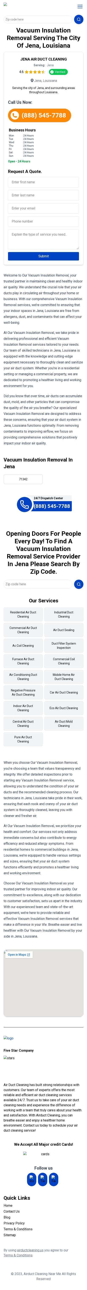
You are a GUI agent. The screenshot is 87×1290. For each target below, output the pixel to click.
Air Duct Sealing (63, 630)
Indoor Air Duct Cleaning (23, 708)
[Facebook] (53, 1179)
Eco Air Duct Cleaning (64, 708)
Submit (43, 256)
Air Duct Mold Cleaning (64, 723)
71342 (23, 479)
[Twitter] (42, 1179)
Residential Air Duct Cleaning (23, 614)
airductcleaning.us (30, 1250)
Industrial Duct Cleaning (63, 614)
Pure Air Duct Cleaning (23, 739)
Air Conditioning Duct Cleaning (23, 677)
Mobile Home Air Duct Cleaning (64, 677)
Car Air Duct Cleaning (64, 692)
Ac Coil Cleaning (23, 645)
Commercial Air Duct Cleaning (23, 630)
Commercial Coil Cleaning (64, 661)
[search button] (78, 19)
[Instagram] (31, 1179)
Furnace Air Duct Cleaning (23, 661)
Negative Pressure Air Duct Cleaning (23, 692)
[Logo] (31, 7)
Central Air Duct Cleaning (23, 723)
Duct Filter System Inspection (64, 645)
